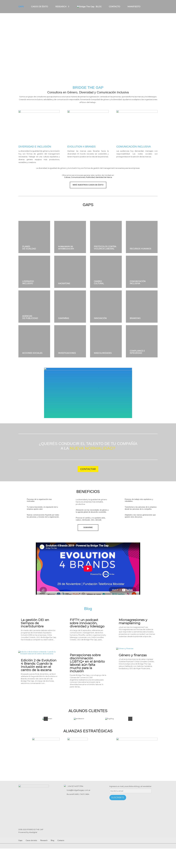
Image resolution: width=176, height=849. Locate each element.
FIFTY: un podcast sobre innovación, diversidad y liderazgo (87, 623)
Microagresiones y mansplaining (133, 621)
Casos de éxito (39, 7)
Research (60, 7)
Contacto (114, 7)
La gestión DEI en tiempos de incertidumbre (35, 623)
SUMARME (88, 527)
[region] (88, 38)
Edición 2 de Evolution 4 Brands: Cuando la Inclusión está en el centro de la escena (38, 665)
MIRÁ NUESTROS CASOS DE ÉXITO (88, 185)
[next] (130, 719)
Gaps (21, 7)
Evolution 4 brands (81, 146)
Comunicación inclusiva (133, 146)
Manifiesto (134, 7)
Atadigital (33, 832)
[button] (4, 39)
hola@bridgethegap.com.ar (78, 790)
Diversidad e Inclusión (34, 146)
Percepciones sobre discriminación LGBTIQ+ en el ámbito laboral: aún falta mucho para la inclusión (87, 663)
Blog (99, 7)
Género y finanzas (133, 655)
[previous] (46, 719)
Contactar (88, 469)
